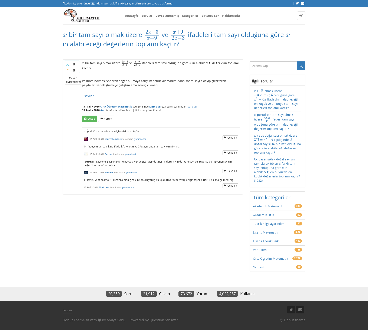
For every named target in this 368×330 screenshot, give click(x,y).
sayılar (89, 96)
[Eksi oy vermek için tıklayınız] (67, 69)
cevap (91, 118)
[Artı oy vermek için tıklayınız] (67, 65)
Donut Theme (74, 320)
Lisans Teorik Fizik (266, 241)
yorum (108, 118)
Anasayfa (131, 16)
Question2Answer (164, 320)
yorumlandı (140, 138)
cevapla (232, 137)
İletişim (67, 310)
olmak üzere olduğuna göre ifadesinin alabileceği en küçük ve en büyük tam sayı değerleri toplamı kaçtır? (276, 99)
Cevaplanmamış (167, 16)
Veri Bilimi (260, 250)
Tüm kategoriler (271, 197)
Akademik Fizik (263, 215)
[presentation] (65, 34)
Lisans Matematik (265, 232)
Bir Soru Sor (210, 16)
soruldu (192, 106)
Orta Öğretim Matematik (116, 106)
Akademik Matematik (268, 206)
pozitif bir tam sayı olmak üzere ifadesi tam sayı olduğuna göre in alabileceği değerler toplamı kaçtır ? (276, 122)
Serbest (258, 267)
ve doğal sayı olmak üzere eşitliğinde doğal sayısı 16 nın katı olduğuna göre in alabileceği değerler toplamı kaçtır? (277, 143)
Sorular (147, 16)
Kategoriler (190, 16)
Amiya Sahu (116, 320)
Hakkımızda (231, 16)
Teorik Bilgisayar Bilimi (269, 224)
